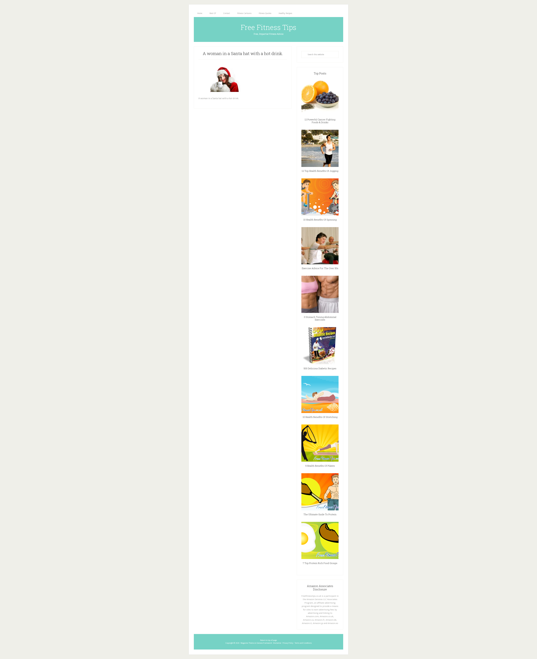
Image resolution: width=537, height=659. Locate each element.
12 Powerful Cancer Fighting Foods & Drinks (320, 121)
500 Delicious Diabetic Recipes (320, 368)
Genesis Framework (264, 643)
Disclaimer (277, 643)
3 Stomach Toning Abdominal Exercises (320, 318)
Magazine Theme (247, 643)
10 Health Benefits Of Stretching (320, 417)
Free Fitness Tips (268, 27)
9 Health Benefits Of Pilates (320, 465)
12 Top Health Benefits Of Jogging (320, 170)
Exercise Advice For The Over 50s (320, 268)
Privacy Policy (288, 643)
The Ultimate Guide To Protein (319, 514)
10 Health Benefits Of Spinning (320, 219)
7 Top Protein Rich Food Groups (320, 563)
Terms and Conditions (303, 643)
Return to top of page (268, 640)
